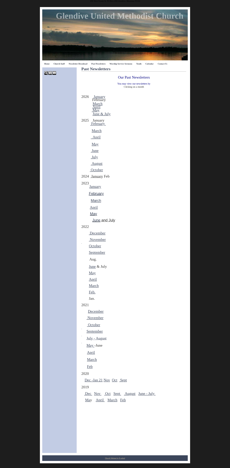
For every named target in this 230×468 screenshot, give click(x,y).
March (97, 104)
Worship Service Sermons (121, 64)
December (97, 233)
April (96, 107)
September (97, 252)
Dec (88, 393)
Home (47, 64)
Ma (87, 400)
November (97, 239)
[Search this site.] (46, 74)
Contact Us (162, 64)
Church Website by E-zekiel (115, 458)
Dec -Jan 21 (94, 380)
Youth (138, 64)
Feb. (92, 292)
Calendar (149, 64)
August (96, 163)
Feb (90, 366)
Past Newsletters (98, 64)
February (98, 124)
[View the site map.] (50, 74)
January (99, 97)
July (94, 157)
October (96, 170)
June (95, 151)
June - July (147, 393)
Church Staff (59, 64)
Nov (107, 380)
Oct (114, 380)
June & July (102, 114)
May (96, 110)
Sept (123, 380)
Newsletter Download (78, 64)
